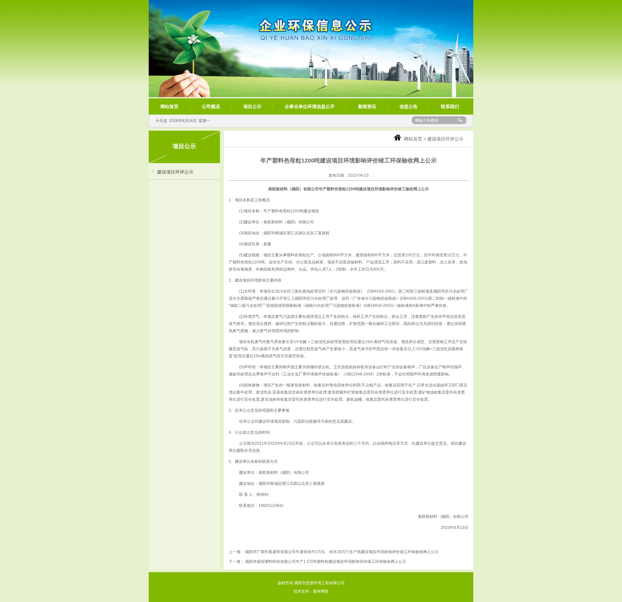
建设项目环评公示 (175, 171)
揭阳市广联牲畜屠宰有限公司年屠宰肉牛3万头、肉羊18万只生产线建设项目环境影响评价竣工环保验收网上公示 (342, 552)
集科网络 (320, 591)
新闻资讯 (367, 106)
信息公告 (408, 106)
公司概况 (211, 106)
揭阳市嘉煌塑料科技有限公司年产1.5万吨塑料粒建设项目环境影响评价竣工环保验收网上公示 (325, 561)
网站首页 (169, 106)
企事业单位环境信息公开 (310, 106)
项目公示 (252, 106)
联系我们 (450, 106)
